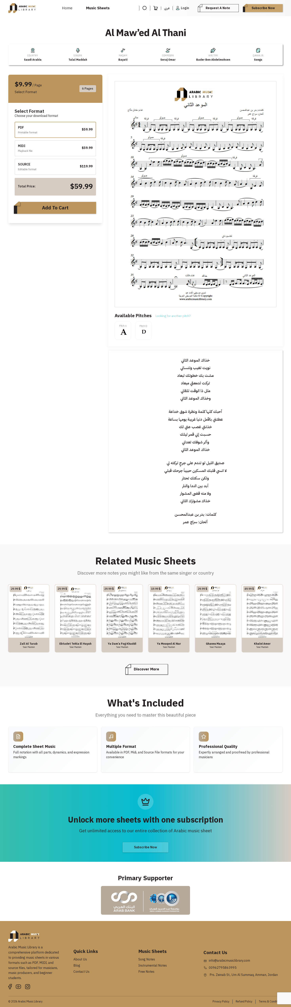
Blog (76, 965)
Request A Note (218, 8)
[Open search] (144, 8)
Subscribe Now (263, 8)
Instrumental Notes (152, 965)
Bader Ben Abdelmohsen (213, 60)
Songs (258, 60)
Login (185, 8)
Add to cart (55, 207)
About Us (80, 959)
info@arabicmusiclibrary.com (229, 960)
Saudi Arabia (33, 60)
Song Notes (146, 959)
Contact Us (81, 971)
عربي (167, 8)
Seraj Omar (168, 60)
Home (67, 8)
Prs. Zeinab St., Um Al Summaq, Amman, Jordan (243, 975)
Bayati (122, 60)
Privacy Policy (221, 1001)
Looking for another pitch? (173, 316)
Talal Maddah (77, 60)
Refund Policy (244, 1001)
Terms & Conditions (271, 1001)
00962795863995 (223, 967)
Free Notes (146, 971)
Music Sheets (98, 8)
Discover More (146, 669)
